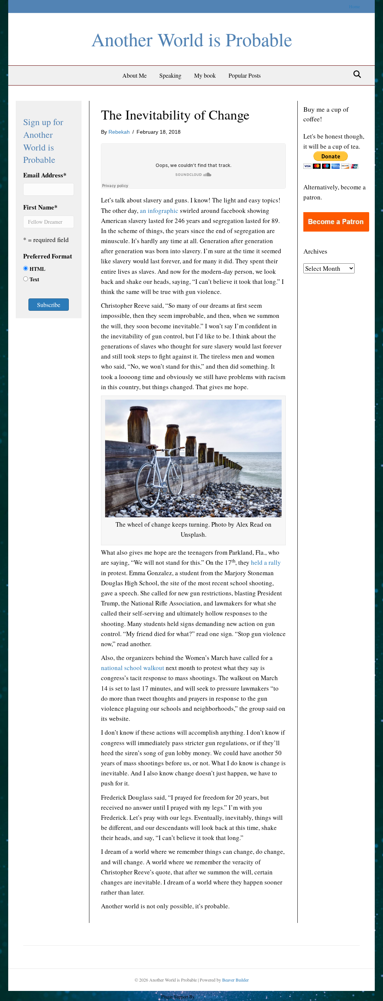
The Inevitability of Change (175, 114)
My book (205, 75)
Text (34, 279)
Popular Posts (245, 75)
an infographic (159, 210)
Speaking (170, 75)
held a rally (266, 562)
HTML (37, 269)
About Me (134, 75)
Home (354, 6)
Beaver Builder (235, 980)
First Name (40, 207)
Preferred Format (47, 256)
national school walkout (132, 667)
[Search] (355, 74)
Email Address (45, 175)
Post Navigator (208, 997)
